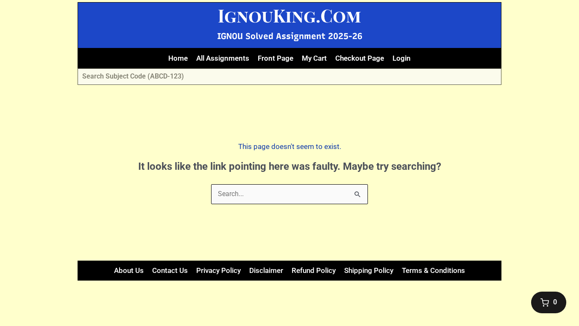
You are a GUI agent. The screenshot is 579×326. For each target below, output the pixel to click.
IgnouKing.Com (289, 15)
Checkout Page (359, 58)
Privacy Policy (218, 270)
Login (401, 58)
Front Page (275, 58)
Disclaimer (266, 270)
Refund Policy (314, 270)
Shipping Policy (368, 270)
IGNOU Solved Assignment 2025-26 (289, 36)
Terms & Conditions (433, 270)
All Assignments (222, 58)
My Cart (314, 58)
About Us (129, 270)
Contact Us (170, 270)
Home (178, 58)
